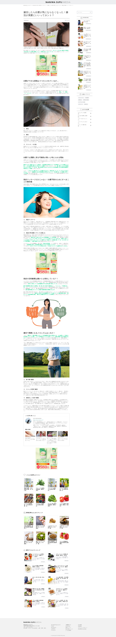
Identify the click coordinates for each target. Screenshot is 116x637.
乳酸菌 (87, 97)
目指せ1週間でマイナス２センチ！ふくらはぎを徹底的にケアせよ (30, 439)
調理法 (80, 99)
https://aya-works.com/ (38, 419)
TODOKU (53, 628)
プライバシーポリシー (82, 627)
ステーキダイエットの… (82, 119)
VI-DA (52, 626)
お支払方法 (68, 626)
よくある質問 (68, 630)
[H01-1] (46, 76)
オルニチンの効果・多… (82, 113)
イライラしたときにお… (82, 122)
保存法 (86, 104)
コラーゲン (81, 97)
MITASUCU (53, 627)
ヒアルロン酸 (82, 102)
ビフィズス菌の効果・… (82, 125)
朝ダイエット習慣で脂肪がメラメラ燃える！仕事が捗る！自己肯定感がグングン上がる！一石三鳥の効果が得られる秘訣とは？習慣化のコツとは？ (52, 441)
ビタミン (81, 104)
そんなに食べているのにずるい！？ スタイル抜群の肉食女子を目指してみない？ (41, 439)
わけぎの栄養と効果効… (82, 116)
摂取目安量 (86, 99)
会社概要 (80, 624)
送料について (68, 627)
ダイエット (33, 436)
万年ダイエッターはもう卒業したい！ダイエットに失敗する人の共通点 (62, 439)
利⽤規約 (80, 626)
